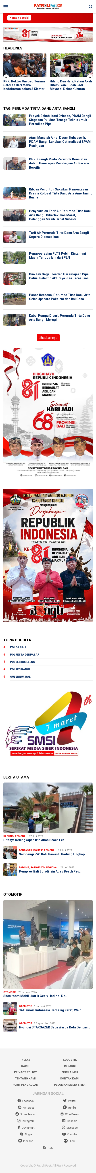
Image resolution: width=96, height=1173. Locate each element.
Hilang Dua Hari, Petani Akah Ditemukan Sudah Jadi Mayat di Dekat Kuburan (24, 85)
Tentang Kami (25, 1078)
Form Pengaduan (25, 1084)
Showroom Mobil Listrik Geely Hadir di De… (35, 996)
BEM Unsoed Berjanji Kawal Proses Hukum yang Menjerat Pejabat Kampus (70, 85)
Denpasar (25, 850)
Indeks (25, 1059)
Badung (8, 836)
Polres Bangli (20, 669)
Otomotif (9, 992)
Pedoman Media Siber (70, 1084)
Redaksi (70, 1066)
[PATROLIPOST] (48, 6)
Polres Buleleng (22, 662)
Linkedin (72, 1121)
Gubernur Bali (20, 676)
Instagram (28, 1121)
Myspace (72, 1127)
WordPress (72, 1114)
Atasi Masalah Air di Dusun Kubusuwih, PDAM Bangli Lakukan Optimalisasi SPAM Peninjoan (60, 141)
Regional (21, 836)
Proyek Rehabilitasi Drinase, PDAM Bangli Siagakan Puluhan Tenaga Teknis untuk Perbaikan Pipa (60, 120)
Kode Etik (70, 1059)
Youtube (72, 1134)
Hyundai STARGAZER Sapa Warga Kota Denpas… (54, 1027)
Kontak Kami (69, 1078)
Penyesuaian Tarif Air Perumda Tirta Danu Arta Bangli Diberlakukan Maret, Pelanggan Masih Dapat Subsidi (60, 215)
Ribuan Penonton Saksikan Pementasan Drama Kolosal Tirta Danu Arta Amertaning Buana (60, 193)
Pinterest (28, 1107)
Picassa (28, 1141)
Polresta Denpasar (24, 654)
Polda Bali (18, 647)
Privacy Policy (25, 1072)
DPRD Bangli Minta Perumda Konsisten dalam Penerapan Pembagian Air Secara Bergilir (59, 163)
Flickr (72, 1141)
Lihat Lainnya (48, 337)
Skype (28, 1134)
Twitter (72, 1101)
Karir (25, 1066)
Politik (38, 850)
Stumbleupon (28, 1114)
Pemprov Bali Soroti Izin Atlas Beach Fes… (50, 871)
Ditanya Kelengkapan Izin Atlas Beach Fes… (35, 840)
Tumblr (72, 1107)
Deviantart (28, 1127)
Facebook (28, 1101)
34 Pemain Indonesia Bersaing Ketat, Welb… (51, 1010)
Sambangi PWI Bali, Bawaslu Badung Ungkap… (53, 854)
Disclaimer (69, 1072)
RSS (50, 1147)
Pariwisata (38, 867)
